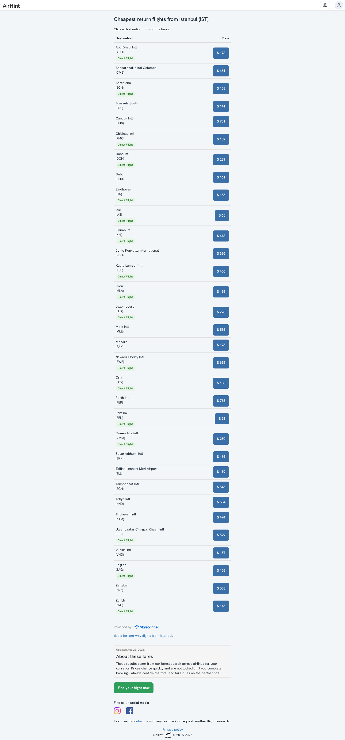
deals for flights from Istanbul (143, 635)
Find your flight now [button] (134, 687)
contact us (140, 721)
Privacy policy (172, 729)
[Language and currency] (325, 5)
